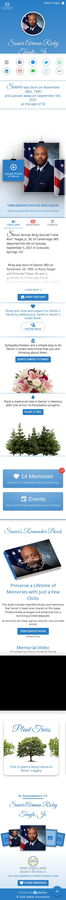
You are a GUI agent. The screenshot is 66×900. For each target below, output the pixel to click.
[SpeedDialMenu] (57, 891)
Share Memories (35, 882)
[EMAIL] (19, 71)
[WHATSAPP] (59, 62)
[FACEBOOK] (19, 62)
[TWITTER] (46, 62)
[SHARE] (46, 71)
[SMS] (33, 71)
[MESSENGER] (33, 62)
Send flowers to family (33, 359)
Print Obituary (35, 297)
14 (62, 470)
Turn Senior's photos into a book (33, 205)
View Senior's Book (33, 631)
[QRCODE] (6, 62)
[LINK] (59, 71)
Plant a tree (33, 411)
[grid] (33, 169)
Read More (33, 290)
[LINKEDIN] (6, 71)
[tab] (13, 223)
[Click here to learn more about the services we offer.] (33, 865)
